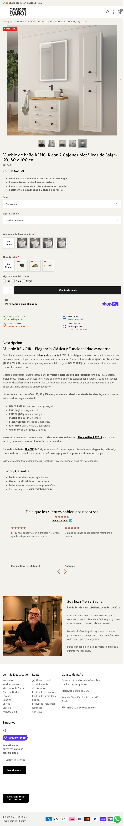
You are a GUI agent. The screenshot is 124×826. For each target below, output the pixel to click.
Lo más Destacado (15, 675)
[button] (12, 287)
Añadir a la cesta (67, 290)
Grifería (6, 703)
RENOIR (29, 449)
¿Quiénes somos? (41, 680)
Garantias (37, 707)
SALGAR (7, 165)
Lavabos (7, 695)
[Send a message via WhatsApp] (117, 819)
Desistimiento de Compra (15, 798)
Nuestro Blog (10, 711)
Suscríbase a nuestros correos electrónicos (13, 748)
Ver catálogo (4, 12)
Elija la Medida (11, 213)
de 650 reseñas (60, 520)
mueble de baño (49, 355)
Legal (36, 675)
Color (6, 197)
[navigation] (41, 143)
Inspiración (8, 680)
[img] (62, 516)
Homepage (8, 21)
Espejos (7, 707)
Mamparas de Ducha (14, 688)
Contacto (37, 711)
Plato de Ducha (11, 692)
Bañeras (7, 699)
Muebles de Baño (12, 684)
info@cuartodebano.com (81, 707)
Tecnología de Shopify (14, 820)
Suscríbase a (14, 770)
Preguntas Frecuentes (43, 703)
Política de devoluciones (44, 692)
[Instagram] (4, 730)
